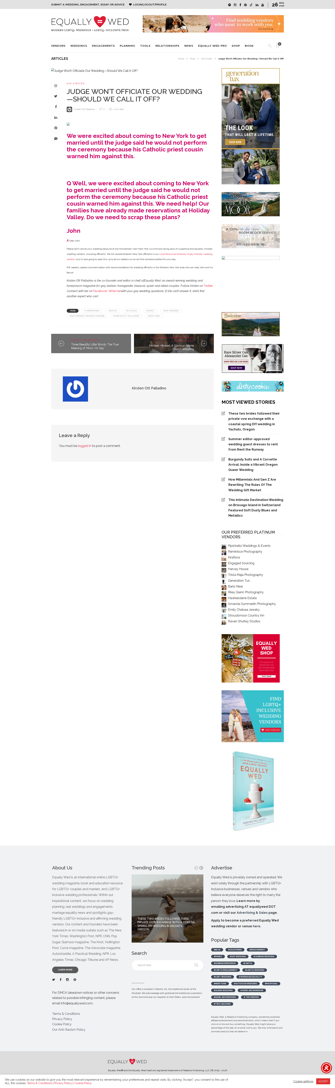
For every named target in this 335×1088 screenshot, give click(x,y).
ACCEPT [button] (323, 1081)
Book (249, 45)
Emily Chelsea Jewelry (244, 609)
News (188, 45)
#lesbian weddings (225, 963)
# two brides (251, 997)
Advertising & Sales (252, 913)
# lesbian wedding (264, 956)
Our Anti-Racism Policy (68, 1029)
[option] (167, 908)
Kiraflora (234, 557)
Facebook (100, 291)
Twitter (208, 286)
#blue (217, 950)
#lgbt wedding (222, 977)
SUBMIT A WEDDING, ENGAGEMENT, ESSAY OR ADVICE (87, 4)
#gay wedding (171, 311)
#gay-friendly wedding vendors (87, 316)
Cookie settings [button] (303, 1081)
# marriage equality (250, 977)
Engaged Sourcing (241, 563)
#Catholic (131, 311)
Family (76, 340)
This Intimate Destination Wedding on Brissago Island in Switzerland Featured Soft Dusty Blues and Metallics (255, 508)
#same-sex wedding (225, 997)
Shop (236, 45)
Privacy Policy (62, 1019)
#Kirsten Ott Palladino (126, 316)
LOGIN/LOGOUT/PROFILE (150, 4)
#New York (154, 316)
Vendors (58, 45)
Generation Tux (239, 580)
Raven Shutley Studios (244, 621)
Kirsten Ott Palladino (84, 109)
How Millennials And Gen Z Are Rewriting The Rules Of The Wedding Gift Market (252, 485)
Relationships (167, 45)
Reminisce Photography (245, 551)
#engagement (257, 950)
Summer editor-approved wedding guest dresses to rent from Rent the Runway (253, 444)
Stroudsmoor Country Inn (246, 615)
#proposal (271, 983)
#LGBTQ (247, 963)
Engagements (103, 45)
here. (257, 926)
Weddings (78, 45)
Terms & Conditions (66, 1014)
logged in (84, 446)
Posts (192, 59)
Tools (145, 45)
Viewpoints (91, 340)
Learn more (65, 970)
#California (235, 950)
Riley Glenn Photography (246, 592)
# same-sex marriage (251, 990)
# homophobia (92, 311)
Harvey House (238, 569)
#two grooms (222, 1004)
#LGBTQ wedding (254, 970)
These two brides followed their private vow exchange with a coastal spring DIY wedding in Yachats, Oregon (254, 421)
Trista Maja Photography (245, 575)
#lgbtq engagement (225, 970)
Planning (127, 45)
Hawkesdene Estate (242, 598)
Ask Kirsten (206, 59)
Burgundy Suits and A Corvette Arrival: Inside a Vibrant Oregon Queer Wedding (253, 465)
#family (150, 311)
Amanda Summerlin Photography (252, 604)
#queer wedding (223, 990)
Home (181, 59)
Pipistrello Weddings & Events (249, 546)
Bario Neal (235, 586)
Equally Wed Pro (212, 45)
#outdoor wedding (245, 983)
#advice (113, 311)
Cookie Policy (62, 1024)
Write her (115, 291)
